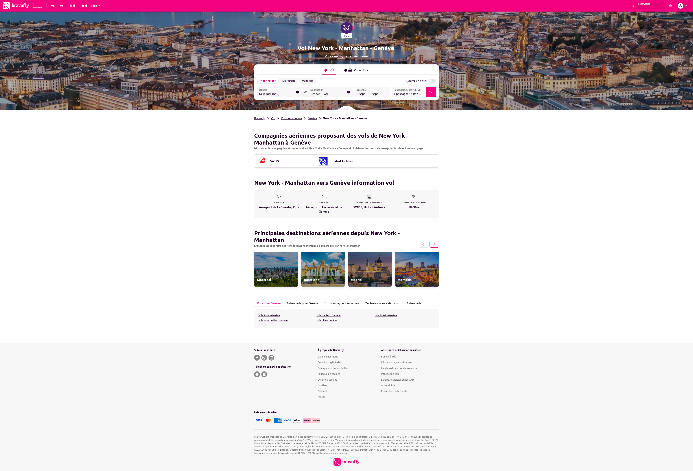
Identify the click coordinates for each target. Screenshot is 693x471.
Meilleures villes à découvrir (383, 303)
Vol (273, 118)
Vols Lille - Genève (327, 320)
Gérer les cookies (327, 379)
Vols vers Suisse (291, 118)
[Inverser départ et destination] (305, 92)
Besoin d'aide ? (389, 356)
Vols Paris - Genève (269, 315)
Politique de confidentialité (333, 368)
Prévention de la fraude (394, 391)
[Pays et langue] (670, 5)
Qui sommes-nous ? (329, 356)
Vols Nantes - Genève (329, 315)
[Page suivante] (434, 244)
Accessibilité (388, 385)
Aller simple (288, 80)
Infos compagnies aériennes (397, 362)
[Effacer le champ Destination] (349, 92)
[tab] (329, 70)
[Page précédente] (423, 244)
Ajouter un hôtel (416, 80)
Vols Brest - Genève (386, 315)
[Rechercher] (431, 92)
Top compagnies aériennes (341, 303)
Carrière (322, 385)
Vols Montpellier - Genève (273, 320)
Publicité (322, 391)
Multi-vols (307, 80)
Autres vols (413, 303)
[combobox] (279, 92)
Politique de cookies (329, 373)
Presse (321, 397)
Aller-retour (268, 80)
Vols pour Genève (269, 303)
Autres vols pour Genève (302, 303)
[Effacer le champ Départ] (297, 92)
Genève (312, 118)
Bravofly (259, 118)
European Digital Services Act (397, 379)
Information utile (390, 373)
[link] (276, 269)
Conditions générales (330, 362)
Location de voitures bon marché (399, 368)
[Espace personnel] (683, 5)
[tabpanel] (346, 318)
